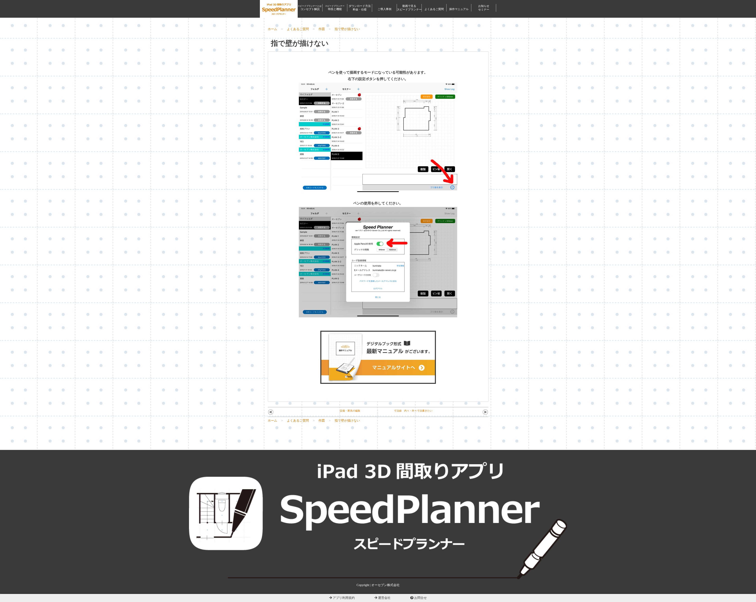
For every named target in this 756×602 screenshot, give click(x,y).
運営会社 (384, 597)
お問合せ (420, 597)
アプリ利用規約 (343, 597)
